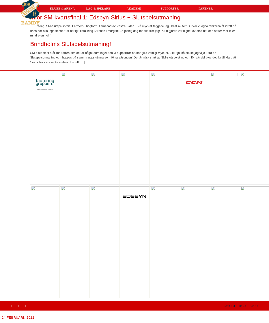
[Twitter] (26, 306)
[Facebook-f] (12, 306)
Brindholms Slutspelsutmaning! (70, 44)
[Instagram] (19, 306)
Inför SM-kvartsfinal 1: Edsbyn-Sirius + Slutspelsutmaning (105, 17)
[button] (62, 9)
